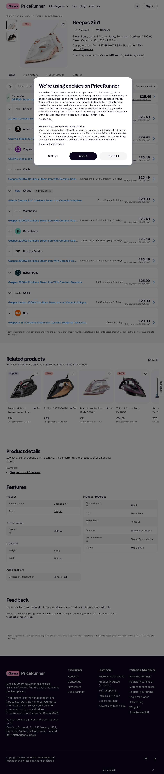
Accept (83, 156)
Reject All (113, 156)
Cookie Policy (46, 119)
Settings (52, 156)
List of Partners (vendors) (51, 144)
